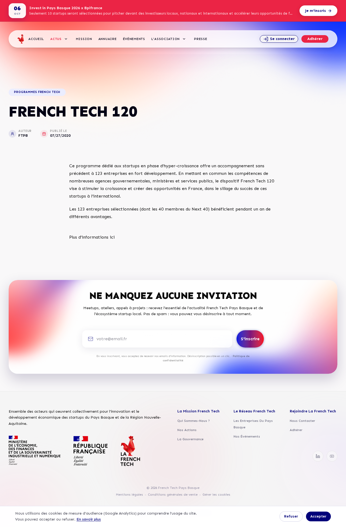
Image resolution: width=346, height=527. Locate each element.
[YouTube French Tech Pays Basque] (332, 456)
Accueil (36, 39)
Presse (200, 39)
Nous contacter (302, 421)
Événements (134, 39)
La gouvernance (190, 439)
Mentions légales (129, 494)
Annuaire (107, 39)
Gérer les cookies (216, 494)
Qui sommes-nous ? (193, 421)
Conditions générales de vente (173, 494)
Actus (56, 39)
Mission (84, 39)
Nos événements (247, 436)
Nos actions (187, 430)
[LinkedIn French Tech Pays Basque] (317, 456)
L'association (165, 39)
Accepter (318, 516)
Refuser (291, 516)
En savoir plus (88, 519)
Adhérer (314, 38)
